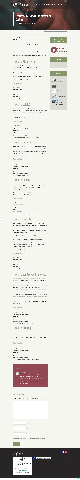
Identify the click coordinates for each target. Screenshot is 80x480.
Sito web (27, 433)
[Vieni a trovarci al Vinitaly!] (54, 91)
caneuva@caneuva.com (19, 453)
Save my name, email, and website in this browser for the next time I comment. (29, 438)
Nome (27, 423)
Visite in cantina (42, 4)
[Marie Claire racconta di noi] (54, 86)
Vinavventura (56, 64)
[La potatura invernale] (54, 96)
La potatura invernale (60, 96)
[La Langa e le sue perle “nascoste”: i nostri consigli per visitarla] (54, 101)
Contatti (61, 4)
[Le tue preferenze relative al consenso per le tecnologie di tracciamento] (78, 478)
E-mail (27, 428)
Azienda (36, 4)
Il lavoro (48, 4)
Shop (66, 4)
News (34, 23)
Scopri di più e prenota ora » (58, 41)
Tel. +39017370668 (16, 452)
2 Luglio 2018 (19, 23)
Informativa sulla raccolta (40, 478)
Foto (58, 4)
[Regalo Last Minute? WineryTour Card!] (54, 80)
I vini (52, 4)
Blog (55, 4)
